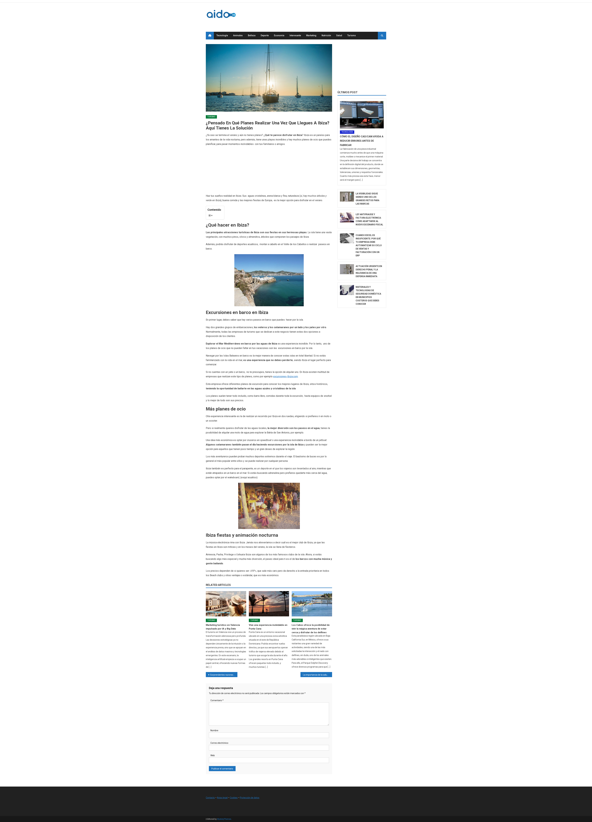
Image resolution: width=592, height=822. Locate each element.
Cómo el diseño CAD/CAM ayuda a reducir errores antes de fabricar (361, 141)
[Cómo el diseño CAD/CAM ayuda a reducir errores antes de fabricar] (362, 114)
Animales (238, 35)
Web (212, 755)
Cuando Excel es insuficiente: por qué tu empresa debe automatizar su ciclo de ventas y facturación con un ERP (369, 245)
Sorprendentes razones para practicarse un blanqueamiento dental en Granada (223, 675)
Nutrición (326, 35)
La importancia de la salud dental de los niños (317, 675)
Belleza (251, 35)
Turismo (351, 35)
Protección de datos (249, 797)
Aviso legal (222, 797)
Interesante (295, 35)
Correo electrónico (219, 743)
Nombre (214, 730)
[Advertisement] (330, 14)
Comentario (217, 700)
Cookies (234, 797)
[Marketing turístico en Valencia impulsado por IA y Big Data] (226, 603)
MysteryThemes (224, 819)
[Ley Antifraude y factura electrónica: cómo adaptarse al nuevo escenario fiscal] (347, 217)
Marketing (311, 35)
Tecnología (222, 35)
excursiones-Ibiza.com (285, 376)
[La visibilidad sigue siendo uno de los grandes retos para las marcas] (347, 197)
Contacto (210, 797)
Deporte (265, 35)
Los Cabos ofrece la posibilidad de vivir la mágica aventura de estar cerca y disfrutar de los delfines (311, 629)
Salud (339, 35)
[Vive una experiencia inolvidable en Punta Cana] (269, 603)
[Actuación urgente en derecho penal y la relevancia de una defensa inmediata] (347, 269)
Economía (279, 35)
